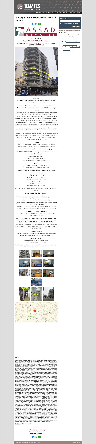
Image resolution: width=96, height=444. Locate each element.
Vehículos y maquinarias (62, 12)
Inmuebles (48, 12)
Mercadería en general (75, 12)
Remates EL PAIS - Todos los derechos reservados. (30, 442)
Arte (53, 12)
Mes (68, 30)
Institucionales (40, 12)
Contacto (74, 442)
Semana (73, 30)
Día (78, 30)
